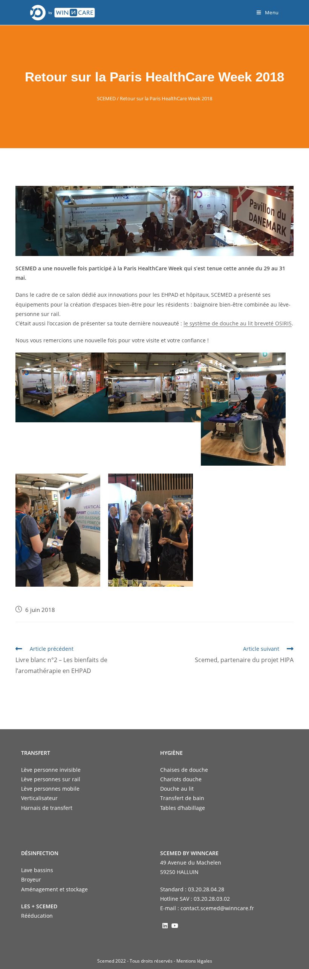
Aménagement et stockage (54, 889)
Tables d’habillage (182, 807)
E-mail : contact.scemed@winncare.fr (207, 908)
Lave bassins (37, 870)
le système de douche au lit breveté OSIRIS (238, 323)
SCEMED (106, 98)
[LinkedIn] (165, 925)
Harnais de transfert (46, 807)
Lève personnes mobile (50, 788)
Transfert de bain (182, 798)
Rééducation (37, 915)
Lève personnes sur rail (50, 779)
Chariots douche (181, 779)
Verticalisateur (39, 798)
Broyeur (31, 879)
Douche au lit (177, 788)
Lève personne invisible (51, 769)
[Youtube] (175, 925)
